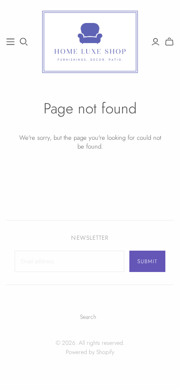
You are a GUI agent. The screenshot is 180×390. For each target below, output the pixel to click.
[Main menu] (10, 42)
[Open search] (24, 42)
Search (88, 317)
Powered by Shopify (90, 352)
